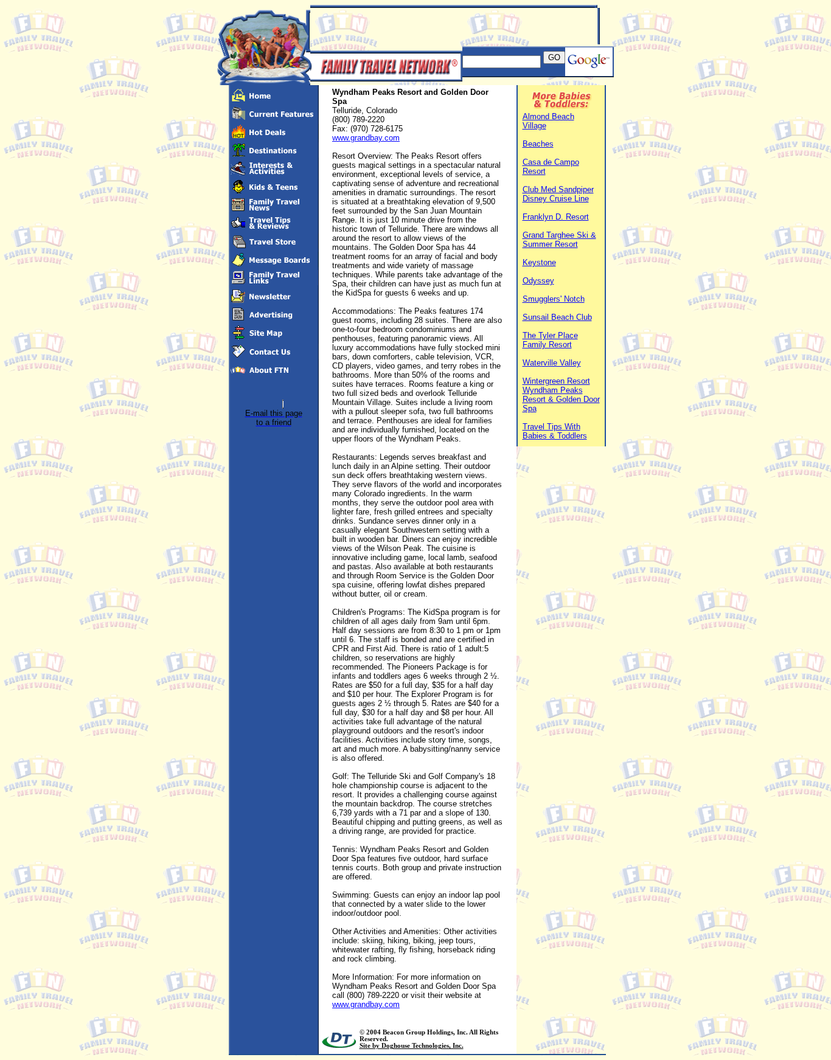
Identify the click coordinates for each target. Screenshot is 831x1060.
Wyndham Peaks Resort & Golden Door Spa (561, 399)
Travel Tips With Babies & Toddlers (555, 431)
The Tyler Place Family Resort (550, 340)
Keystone (539, 262)
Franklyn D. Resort (556, 216)
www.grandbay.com (366, 137)
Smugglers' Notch (554, 298)
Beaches (538, 143)
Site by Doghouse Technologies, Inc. (412, 1045)
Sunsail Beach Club (557, 317)
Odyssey (538, 280)
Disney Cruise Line (556, 198)
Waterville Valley (552, 362)
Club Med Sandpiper (558, 189)
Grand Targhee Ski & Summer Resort (559, 239)
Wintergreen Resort (556, 381)
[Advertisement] (452, 26)
